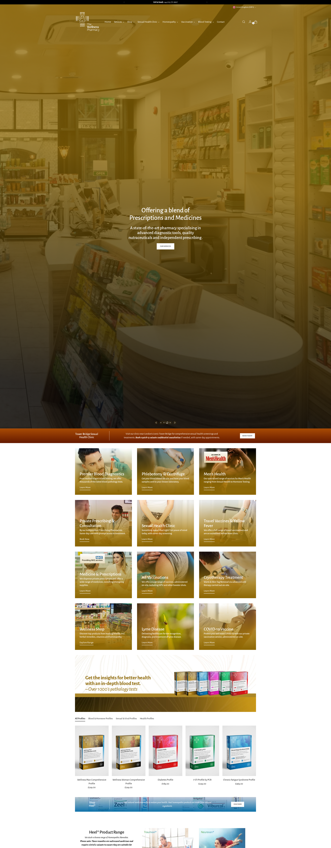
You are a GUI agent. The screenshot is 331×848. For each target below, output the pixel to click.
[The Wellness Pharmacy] (88, 22)
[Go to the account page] (249, 21)
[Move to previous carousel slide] (156, 422)
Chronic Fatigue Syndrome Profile (239, 780)
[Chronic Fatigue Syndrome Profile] (239, 751)
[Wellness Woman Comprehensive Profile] (128, 751)
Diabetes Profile (165, 780)
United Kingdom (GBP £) (245, 7)
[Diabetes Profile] (165, 751)
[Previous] (124, 2)
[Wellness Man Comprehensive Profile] (92, 751)
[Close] (324, 820)
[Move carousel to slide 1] (160, 422)
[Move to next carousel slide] (174, 422)
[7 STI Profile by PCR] (202, 751)
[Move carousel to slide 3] (167, 422)
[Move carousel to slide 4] (170, 422)
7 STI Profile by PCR (202, 780)
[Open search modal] (243, 21)
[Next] (207, 2)
